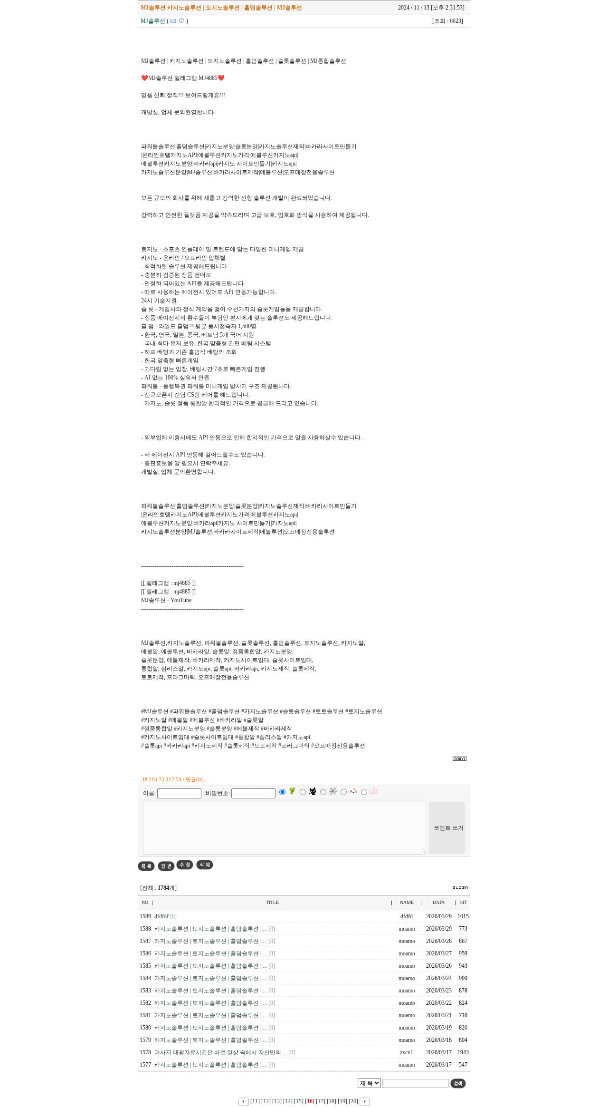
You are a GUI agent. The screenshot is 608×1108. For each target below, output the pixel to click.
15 (299, 1101)
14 (288, 1101)
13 (277, 1101)
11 (255, 1101)
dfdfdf (162, 916)
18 (331, 1101)
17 (320, 1101)
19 (342, 1101)
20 (353, 1101)
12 (266, 1101)
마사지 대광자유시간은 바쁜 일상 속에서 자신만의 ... (221, 1052)
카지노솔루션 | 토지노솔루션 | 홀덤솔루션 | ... (211, 928)
